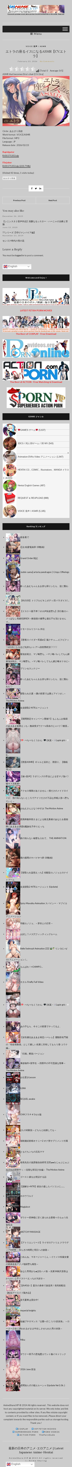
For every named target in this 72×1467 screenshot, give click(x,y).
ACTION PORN (27, 1435)
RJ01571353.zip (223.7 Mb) (16, 166)
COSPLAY (23, 1429)
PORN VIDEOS (52, 1432)
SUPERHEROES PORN (27, 1432)
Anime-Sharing (38, 1461)
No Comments (47, 61)
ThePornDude (47, 1435)
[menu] (36, 470)
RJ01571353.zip (11, 155)
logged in (19, 255)
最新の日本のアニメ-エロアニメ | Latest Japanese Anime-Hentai (36, 1450)
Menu (37, 33)
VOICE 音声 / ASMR (36, 46)
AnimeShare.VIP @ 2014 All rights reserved (36, 1458)
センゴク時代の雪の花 (13, 240)
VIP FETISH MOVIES (45, 1429)
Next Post (53, 200)
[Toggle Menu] (65, 29)
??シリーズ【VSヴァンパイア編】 (19, 232)
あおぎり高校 (9, 178)
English (12, 266)
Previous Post (19, 200)
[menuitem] (36, 426)
